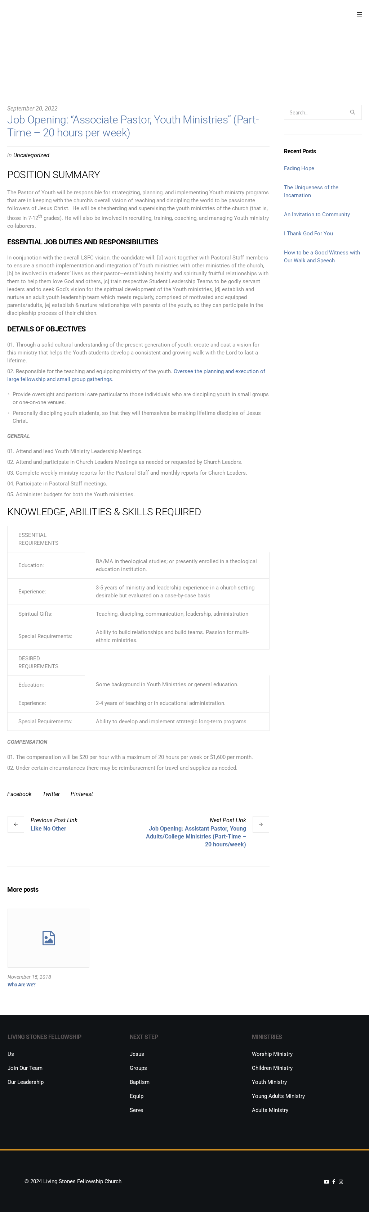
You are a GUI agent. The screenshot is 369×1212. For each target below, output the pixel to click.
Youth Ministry (269, 1082)
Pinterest (82, 794)
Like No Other (48, 828)
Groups (138, 1068)
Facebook (19, 794)
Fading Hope (299, 168)
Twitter (51, 794)
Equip (136, 1096)
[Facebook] (333, 1181)
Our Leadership (26, 1082)
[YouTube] (326, 1181)
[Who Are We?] (48, 938)
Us (11, 1054)
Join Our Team (25, 1068)
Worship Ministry (272, 1054)
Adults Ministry (270, 1110)
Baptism (140, 1082)
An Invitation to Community (317, 214)
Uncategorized (31, 155)
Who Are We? (22, 984)
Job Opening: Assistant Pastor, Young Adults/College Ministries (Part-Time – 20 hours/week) (196, 836)
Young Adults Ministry (278, 1096)
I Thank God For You (308, 233)
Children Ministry (272, 1068)
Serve (136, 1110)
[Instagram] (340, 1181)
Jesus (137, 1054)
